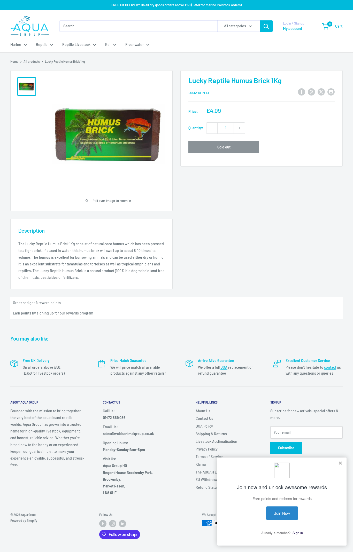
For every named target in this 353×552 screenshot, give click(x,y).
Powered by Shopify (23, 520)
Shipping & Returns (211, 434)
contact (330, 367)
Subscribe (286, 448)
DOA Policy (204, 426)
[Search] (266, 26)
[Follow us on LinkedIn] (122, 523)
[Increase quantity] (239, 128)
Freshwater (134, 44)
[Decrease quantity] (211, 128)
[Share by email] (331, 92)
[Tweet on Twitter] (321, 92)
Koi (108, 44)
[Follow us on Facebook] (102, 523)
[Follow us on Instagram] (112, 523)
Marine (15, 44)
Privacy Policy (207, 449)
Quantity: (195, 128)
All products (32, 61)
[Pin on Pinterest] (311, 92)
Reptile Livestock (76, 44)
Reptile (42, 44)
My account (292, 28)
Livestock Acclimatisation (216, 441)
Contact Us (204, 418)
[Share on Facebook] (301, 92)
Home (14, 61)
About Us (203, 411)
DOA (223, 367)
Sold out (224, 147)
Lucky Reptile (199, 92)
